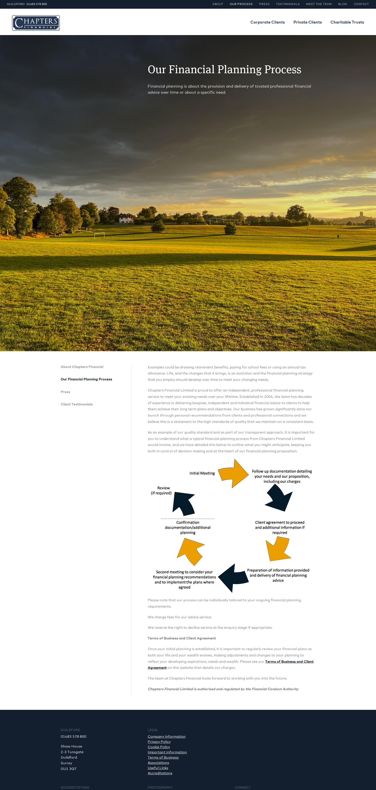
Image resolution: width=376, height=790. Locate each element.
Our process (241, 4)
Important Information (167, 752)
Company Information (167, 736)
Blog (342, 4)
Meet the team (319, 4)
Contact (361, 4)
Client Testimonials (77, 404)
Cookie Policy (159, 747)
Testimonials (288, 4)
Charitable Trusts (347, 22)
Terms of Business (163, 757)
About (217, 4)
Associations (158, 763)
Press (264, 4)
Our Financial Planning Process (86, 379)
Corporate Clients (267, 22)
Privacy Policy (159, 742)
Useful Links (158, 768)
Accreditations (160, 773)
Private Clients (308, 22)
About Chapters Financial (82, 367)
